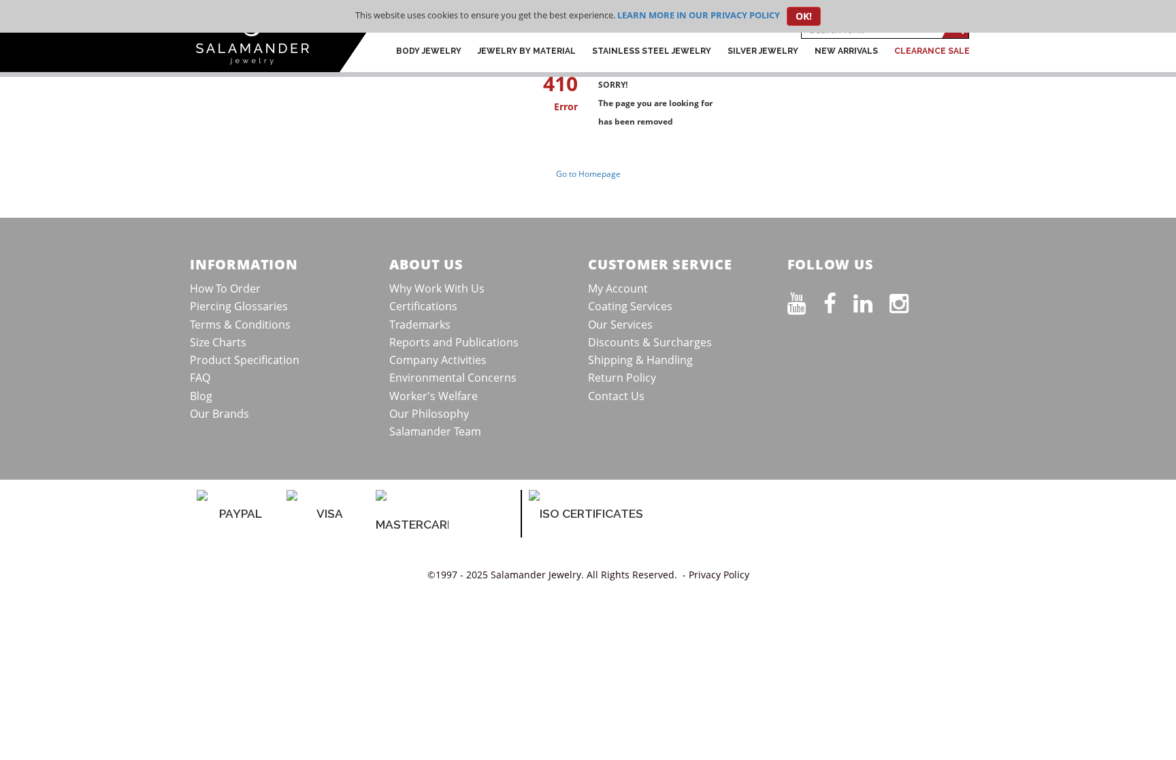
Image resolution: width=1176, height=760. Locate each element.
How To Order (225, 288)
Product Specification (244, 359)
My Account (618, 288)
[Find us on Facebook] (838, 301)
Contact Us (616, 396)
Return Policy (622, 377)
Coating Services (630, 306)
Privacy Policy (719, 574)
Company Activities (438, 359)
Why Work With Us (437, 288)
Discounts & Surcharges (650, 342)
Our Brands (219, 413)
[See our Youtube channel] (805, 301)
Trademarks (420, 324)
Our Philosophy (429, 413)
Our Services (620, 324)
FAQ (200, 377)
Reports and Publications (454, 342)
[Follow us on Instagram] (907, 301)
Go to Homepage (588, 174)
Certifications (423, 306)
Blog (201, 396)
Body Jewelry (428, 51)
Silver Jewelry (763, 51)
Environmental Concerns (453, 377)
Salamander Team (435, 431)
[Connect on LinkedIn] (871, 301)
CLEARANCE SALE (932, 51)
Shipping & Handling (640, 359)
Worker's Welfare (433, 396)
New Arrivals (846, 51)
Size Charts (218, 342)
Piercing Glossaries (239, 306)
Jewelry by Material (527, 51)
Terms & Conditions (240, 324)
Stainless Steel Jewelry (651, 51)
